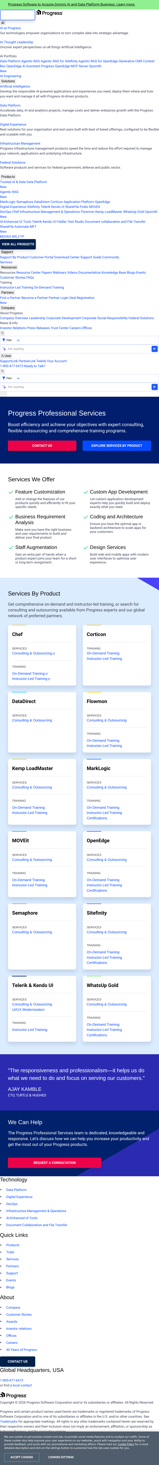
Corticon (56, 202)
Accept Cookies (22, 1457)
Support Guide (90, 257)
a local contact (21, 1385)
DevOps (5, 212)
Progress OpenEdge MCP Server (64, 66)
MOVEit (94, 207)
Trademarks (9, 1421)
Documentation (89, 272)
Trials (10, 1252)
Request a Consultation (55, 1163)
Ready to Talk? (34, 366)
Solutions (8, 81)
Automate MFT (18, 229)
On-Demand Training (49, 287)
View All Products (18, 244)
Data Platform (10, 61)
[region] (79, 1448)
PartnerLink (27, 361)
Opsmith (50, 68)
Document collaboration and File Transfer (115, 222)
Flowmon (87, 212)
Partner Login (59, 298)
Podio (84, 207)
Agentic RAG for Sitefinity (59, 61)
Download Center (67, 257)
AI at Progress (10, 28)
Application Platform (79, 202)
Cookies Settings (61, 1457)
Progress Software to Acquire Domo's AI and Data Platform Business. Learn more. (71, 4)
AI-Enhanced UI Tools (15, 222)
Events (141, 272)
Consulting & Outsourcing (32, 653)
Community (110, 257)
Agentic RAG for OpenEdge (98, 61)
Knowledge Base (114, 272)
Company (8, 308)
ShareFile (72, 207)
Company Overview (14, 318)
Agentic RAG (30, 61)
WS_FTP (18, 236)
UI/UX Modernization (28, 1010)
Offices (87, 328)
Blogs (131, 272)
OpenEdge (102, 202)
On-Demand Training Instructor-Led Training (104, 743)
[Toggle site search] (2, 371)
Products (8, 177)
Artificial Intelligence (15, 86)
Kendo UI (57, 207)
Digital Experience (13, 124)
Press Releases (38, 328)
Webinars (59, 272)
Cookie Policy (126, 1444)
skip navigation (17, 15)
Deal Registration (47, 300)
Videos (72, 272)
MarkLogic (8, 202)
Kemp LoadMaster (108, 212)
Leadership (37, 318)
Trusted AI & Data (13, 182)
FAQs (30, 277)
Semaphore (24, 202)
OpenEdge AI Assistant (23, 66)
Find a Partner (10, 298)
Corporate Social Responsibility (105, 318)
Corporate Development (63, 318)
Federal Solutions (12, 162)
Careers (75, 328)
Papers (46, 272)
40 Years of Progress (21, 1350)
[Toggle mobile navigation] (3, 394)
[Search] (2, 333)
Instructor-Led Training (16, 287)
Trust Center (60, 328)
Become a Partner (35, 298)
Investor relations (19, 1329)
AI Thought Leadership (16, 42)
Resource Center (28, 272)
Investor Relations (13, 328)
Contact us (18, 1361)
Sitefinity (33, 207)
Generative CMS (130, 61)
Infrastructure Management (20, 143)
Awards (11, 1322)
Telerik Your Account (51, 361)
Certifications (97, 818)
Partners (7, 293)
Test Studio (75, 222)
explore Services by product (117, 446)
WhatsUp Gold (133, 212)
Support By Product (14, 257)
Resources (9, 267)
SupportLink (9, 361)
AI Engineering (10, 76)
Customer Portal (41, 257)
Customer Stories (12, 277)
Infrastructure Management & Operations (50, 212)
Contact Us (42, 446)
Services (6, 262)
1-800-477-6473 (11, 366)
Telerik (45, 207)
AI (2, 23)
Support (7, 252)
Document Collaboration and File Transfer (36, 1225)
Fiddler (62, 222)
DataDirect (42, 202)
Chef (15, 212)
